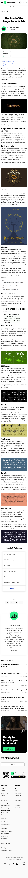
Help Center (18, 793)
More (18, 56)
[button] (23, 731)
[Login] (26, 3)
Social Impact (4, 793)
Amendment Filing (5, 843)
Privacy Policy (18, 800)
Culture (3, 795)
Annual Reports (5, 833)
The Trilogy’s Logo (8, 61)
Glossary (17, 805)
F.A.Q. (16, 790)
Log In (13, 764)
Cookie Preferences (20, 808)
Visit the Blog (4, 800)
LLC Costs (3, 841)
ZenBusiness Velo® (6, 836)
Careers (3, 790)
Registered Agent (5, 824)
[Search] (20, 2)
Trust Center (18, 803)
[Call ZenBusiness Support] (23, 2)
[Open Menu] (2, 2)
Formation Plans (5, 821)
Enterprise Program (6, 808)
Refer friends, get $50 (7, 810)
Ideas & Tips (6, 11)
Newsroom (4, 798)
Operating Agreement (6, 831)
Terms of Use (18, 798)
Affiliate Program (5, 805)
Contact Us (18, 795)
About (2, 788)
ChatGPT (7, 56)
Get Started (9, 749)
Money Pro (4, 838)
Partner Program (5, 803)
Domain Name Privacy (7, 850)
